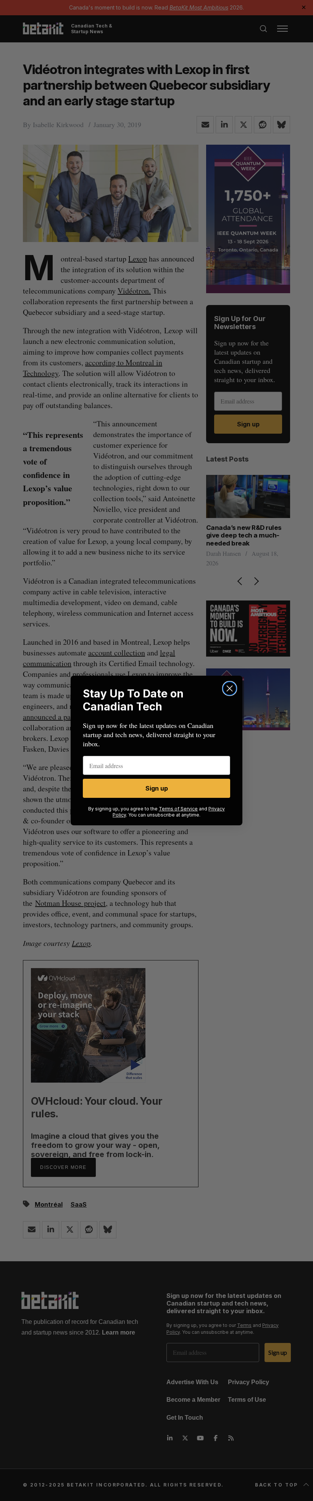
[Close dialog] (229, 688)
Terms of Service (178, 809)
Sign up (156, 788)
